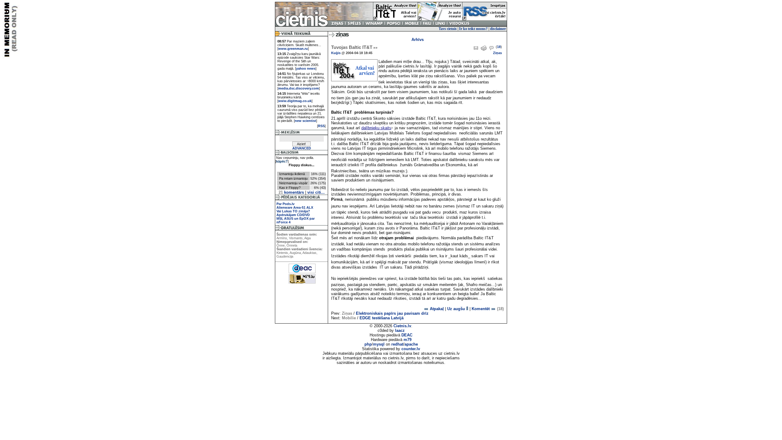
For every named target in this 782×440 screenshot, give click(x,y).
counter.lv (410, 348)
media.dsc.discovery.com (298, 88)
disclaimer (498, 29)
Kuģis (336, 53)
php (368, 344)
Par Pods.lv (285, 204)
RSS (321, 126)
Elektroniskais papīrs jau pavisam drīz (392, 313)
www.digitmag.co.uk (295, 101)
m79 (407, 339)
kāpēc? (282, 161)
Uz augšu (456, 308)
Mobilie (349, 318)
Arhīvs (417, 39)
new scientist (305, 121)
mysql (379, 344)
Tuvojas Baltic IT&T (354, 47)
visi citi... (316, 192)
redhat (397, 344)
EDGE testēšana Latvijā (382, 318)
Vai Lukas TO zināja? (293, 211)
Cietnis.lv (402, 326)
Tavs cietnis (448, 29)
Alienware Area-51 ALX (294, 207)
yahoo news (306, 68)
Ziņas (497, 53)
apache (411, 344)
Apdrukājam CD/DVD (293, 215)
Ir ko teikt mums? (473, 29)
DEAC (406, 335)
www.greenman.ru (293, 48)
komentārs (291, 192)
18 (499, 47)
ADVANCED (301, 148)
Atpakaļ (436, 308)
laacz (400, 330)
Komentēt (481, 308)
